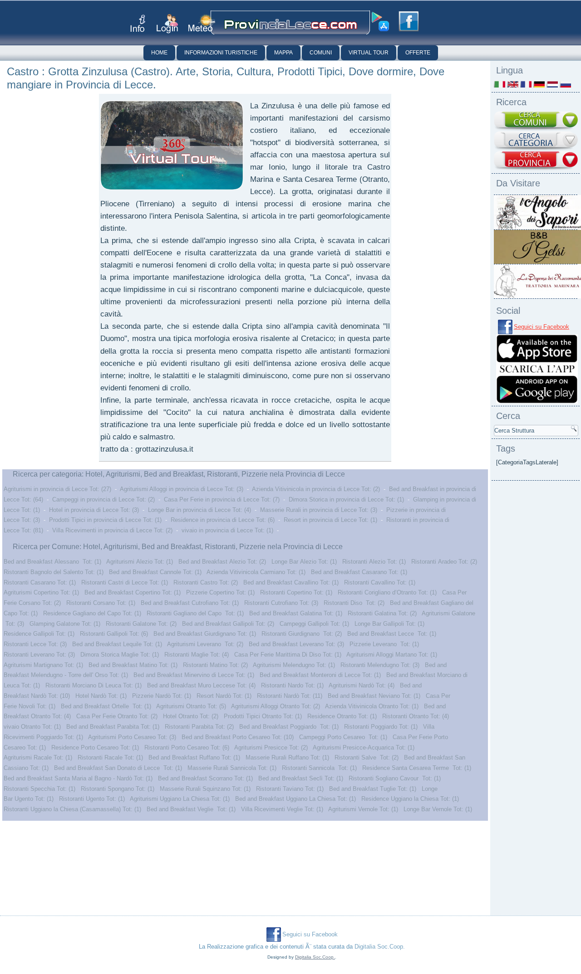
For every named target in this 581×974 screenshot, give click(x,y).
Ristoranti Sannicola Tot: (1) (319, 768)
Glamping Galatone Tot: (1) (65, 623)
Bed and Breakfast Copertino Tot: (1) (132, 592)
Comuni (321, 52)
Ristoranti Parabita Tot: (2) (199, 726)
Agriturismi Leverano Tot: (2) (205, 644)
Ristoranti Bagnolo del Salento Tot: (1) (53, 572)
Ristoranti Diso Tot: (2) (354, 602)
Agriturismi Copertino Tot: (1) (41, 592)
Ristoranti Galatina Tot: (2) (382, 613)
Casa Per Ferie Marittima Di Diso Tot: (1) (287, 654)
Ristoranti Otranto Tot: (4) (415, 716)
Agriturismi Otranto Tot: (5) (191, 706)
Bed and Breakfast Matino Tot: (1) (133, 665)
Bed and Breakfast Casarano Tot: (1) (359, 572)
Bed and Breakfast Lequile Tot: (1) (117, 644)
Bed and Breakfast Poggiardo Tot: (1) (289, 726)
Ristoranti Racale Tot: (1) (110, 757)
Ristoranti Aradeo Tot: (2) (444, 561)
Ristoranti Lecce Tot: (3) (35, 644)
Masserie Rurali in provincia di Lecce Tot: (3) (318, 509)
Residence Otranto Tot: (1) (342, 716)
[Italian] (499, 84)
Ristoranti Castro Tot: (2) (205, 582)
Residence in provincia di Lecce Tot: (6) (223, 519)
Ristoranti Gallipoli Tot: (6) (114, 633)
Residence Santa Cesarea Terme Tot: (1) (416, 768)
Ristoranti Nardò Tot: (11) (289, 695)
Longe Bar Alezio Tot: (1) (304, 561)
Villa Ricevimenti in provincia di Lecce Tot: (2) (112, 530)
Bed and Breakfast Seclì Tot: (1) (300, 778)
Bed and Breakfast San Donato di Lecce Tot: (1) (118, 768)
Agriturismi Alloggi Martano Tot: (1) (391, 654)
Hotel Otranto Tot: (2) (190, 716)
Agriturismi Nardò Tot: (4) (361, 685)
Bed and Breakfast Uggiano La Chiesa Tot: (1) (295, 798)
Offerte (417, 52)
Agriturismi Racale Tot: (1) (38, 757)
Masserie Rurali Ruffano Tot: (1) (287, 757)
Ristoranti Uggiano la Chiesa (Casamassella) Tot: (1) (72, 809)
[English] (512, 84)
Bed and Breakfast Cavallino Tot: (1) (291, 582)
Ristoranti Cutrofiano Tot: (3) (281, 602)
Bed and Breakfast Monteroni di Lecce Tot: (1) (320, 675)
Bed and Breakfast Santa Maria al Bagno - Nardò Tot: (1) (78, 778)
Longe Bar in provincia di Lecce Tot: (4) (199, 509)
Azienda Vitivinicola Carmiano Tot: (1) (256, 572)
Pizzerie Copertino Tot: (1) (220, 592)
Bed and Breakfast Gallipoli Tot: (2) (228, 623)
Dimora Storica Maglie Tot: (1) (119, 654)
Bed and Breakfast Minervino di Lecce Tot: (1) (193, 675)
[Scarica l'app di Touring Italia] (380, 22)
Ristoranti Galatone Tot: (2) (141, 623)
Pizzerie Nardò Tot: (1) (161, 695)
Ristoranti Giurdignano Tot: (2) (301, 633)
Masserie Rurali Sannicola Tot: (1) (231, 768)
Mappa (283, 52)
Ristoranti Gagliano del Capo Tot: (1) (195, 613)
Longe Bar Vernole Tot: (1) (438, 809)
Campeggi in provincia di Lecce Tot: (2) (103, 499)
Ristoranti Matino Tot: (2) (215, 665)
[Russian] (565, 84)
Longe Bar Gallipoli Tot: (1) (389, 623)
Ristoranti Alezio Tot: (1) (374, 561)
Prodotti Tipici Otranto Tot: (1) (263, 716)
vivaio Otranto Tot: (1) (32, 726)
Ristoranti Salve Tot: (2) (367, 757)
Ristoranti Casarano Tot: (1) (40, 582)
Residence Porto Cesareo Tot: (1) (95, 747)
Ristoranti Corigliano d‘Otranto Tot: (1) (387, 592)
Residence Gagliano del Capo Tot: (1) (92, 613)
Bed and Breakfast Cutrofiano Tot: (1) (190, 602)
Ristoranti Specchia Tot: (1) (39, 788)
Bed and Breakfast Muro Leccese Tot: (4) (201, 685)
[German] (539, 84)
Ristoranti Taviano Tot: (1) (290, 788)
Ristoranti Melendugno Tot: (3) (379, 665)
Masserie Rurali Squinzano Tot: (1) (205, 788)
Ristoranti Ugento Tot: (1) (92, 798)
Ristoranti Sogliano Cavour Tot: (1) (395, 778)
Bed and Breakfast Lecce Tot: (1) (391, 633)
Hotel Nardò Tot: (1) (101, 695)
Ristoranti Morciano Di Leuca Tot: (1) (93, 685)
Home (159, 52)
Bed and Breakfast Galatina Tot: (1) (295, 613)
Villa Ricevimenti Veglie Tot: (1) (282, 809)
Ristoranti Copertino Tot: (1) (296, 592)
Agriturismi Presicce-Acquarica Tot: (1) (363, 747)
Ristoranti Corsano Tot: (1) (100, 602)
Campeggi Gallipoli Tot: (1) (314, 623)
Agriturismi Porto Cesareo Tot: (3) (132, 737)
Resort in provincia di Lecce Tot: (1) (330, 519)
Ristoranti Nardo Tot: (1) (292, 685)
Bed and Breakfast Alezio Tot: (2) (222, 561)
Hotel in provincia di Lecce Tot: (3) (94, 509)
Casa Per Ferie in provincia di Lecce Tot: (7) (222, 499)
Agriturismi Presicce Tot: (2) (271, 747)
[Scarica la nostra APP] (537, 401)
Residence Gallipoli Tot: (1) (39, 633)
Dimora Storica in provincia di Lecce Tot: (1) (346, 499)
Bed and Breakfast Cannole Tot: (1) (155, 572)
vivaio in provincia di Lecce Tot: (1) (227, 530)
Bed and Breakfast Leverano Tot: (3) (296, 644)
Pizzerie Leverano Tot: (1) (384, 644)
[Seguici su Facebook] (409, 21)
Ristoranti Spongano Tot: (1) (117, 788)
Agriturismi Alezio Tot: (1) (139, 561)
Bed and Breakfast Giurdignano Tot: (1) (204, 633)
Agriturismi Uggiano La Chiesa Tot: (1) (180, 798)
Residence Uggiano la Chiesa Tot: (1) (410, 798)
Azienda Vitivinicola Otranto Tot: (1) (372, 706)
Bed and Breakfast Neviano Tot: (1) (374, 695)
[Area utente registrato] (167, 24)
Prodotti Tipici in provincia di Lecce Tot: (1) (105, 519)
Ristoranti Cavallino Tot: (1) (379, 582)
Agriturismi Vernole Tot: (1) (363, 809)
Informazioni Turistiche (220, 52)
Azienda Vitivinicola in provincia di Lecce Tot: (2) (316, 489)
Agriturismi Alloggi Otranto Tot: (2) (275, 706)
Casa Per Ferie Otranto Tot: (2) (117, 716)
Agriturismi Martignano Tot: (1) (43, 665)
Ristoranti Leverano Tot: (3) (39, 654)
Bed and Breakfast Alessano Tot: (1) (52, 561)
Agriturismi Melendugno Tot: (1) (294, 665)
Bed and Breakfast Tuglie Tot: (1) (372, 788)
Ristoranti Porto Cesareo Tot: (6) (186, 747)
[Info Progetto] (137, 23)
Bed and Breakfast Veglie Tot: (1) (191, 809)
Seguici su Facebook (541, 326)
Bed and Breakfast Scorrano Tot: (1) (205, 778)
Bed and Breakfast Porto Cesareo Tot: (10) (238, 737)
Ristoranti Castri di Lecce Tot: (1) (124, 582)
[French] (526, 84)
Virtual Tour (369, 52)
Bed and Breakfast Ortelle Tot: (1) (106, 706)
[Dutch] (552, 84)
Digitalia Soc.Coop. (380, 946)
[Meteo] (201, 23)
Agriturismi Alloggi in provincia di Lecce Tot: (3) (181, 489)
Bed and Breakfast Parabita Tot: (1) (112, 726)
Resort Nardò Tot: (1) (224, 695)
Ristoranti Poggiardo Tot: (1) (381, 726)
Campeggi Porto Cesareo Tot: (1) (343, 737)
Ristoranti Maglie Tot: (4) (196, 654)
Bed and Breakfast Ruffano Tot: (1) (194, 757)
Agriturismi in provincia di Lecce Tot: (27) (57, 489)
